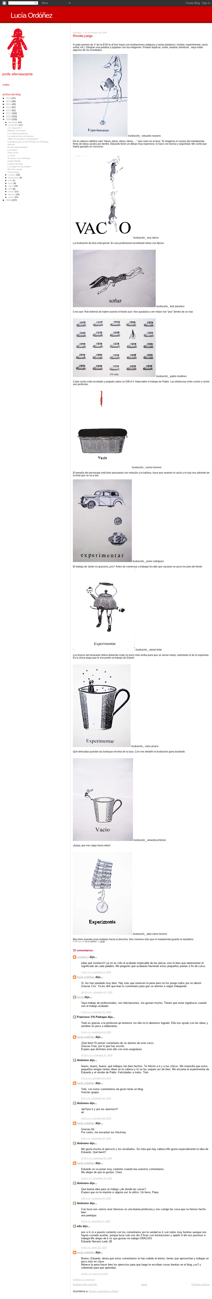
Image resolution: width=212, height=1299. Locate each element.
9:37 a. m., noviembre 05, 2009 (96, 1078)
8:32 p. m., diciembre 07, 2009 (95, 1221)
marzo (11, 191)
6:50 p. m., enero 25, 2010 (94, 1247)
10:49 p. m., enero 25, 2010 (94, 1274)
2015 (9, 101)
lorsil (80, 997)
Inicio (144, 1284)
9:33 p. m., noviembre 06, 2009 (96, 1138)
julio (10, 180)
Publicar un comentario (84, 1279)
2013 (9, 107)
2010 (9, 116)
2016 (9, 98)
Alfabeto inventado (16, 130)
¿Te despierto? (14, 128)
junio (10, 183)
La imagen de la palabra (19, 166)
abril (10, 189)
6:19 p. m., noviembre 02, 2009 (96, 1012)
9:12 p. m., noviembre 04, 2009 (96, 1032)
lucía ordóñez (86, 977)
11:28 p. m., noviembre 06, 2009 (96, 1158)
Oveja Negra (13, 172)
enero (11, 197)
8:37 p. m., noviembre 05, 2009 (96, 1098)
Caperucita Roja (15, 164)
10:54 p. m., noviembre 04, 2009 (96, 1055)
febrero (12, 194)
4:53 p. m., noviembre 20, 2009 (96, 1198)
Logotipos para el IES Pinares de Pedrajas (27, 142)
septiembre (13, 178)
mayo (11, 186)
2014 (9, 104)
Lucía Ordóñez (31, 15)
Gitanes (11, 144)
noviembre (13, 125)
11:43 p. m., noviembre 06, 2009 (96, 1178)
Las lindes (12, 150)
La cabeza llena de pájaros (20, 136)
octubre (12, 175)
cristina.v (83, 957)
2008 (9, 200)
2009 (9, 119)
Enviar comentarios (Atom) (104, 1291)
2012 (9, 110)
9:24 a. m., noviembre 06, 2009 (96, 1118)
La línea (11, 155)
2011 (9, 113)
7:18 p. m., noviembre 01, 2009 (96, 972)
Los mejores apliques (17, 133)
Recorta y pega (14, 169)
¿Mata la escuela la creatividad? (22, 139)
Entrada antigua (201, 1284)
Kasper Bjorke (14, 161)
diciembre (13, 122)
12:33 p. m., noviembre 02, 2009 (96, 992)
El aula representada (17, 147)
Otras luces (12, 153)
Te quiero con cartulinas (18, 158)
